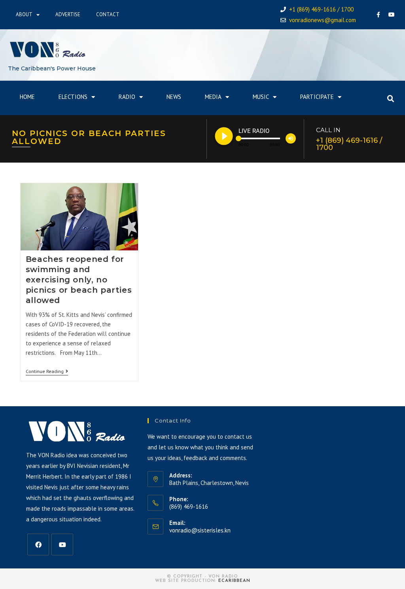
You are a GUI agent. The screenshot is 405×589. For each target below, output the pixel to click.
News (174, 96)
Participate (317, 96)
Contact (107, 14)
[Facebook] (378, 14)
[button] (390, 99)
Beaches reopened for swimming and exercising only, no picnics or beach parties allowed (79, 279)
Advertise (67, 14)
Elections (73, 96)
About (24, 14)
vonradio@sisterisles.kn (200, 530)
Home (27, 96)
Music (261, 96)
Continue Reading (47, 371)
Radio (127, 96)
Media (213, 96)
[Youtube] (391, 14)
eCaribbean (234, 581)
